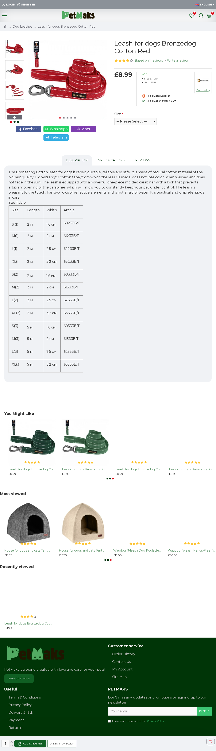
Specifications (111, 160)
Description (77, 160)
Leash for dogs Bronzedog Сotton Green (32, 469)
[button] (32, 80)
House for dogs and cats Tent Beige (83, 550)
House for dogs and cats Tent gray (28, 550)
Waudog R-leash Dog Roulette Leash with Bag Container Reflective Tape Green (137, 550)
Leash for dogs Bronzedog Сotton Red (28, 623)
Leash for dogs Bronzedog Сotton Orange (139, 469)
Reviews (142, 160)
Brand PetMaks (19, 678)
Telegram (59, 137)
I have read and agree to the (138, 721)
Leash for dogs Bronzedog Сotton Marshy (85, 469)
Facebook (31, 129)
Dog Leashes (22, 26)
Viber (86, 129)
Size (117, 114)
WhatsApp (59, 129)
